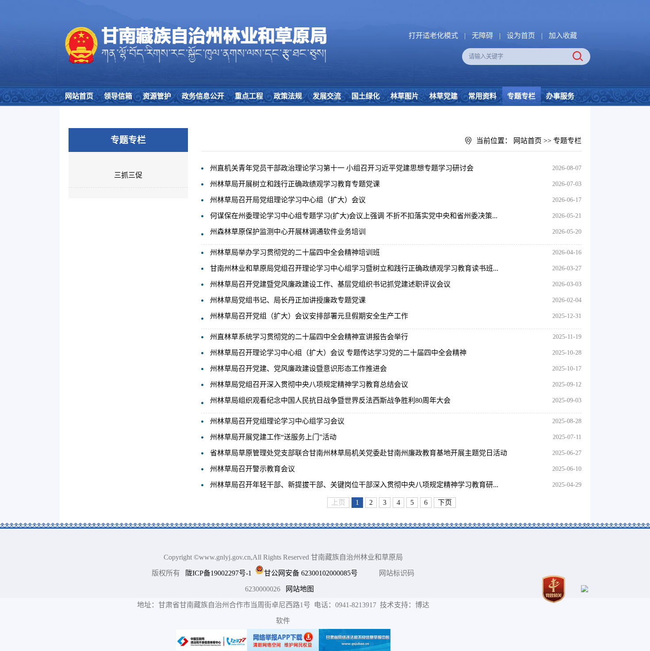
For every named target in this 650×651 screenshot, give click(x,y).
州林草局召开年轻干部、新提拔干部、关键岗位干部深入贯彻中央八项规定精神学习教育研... (354, 484)
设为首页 (521, 35)
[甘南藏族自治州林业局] (194, 26)
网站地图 (300, 589)
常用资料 (482, 96)
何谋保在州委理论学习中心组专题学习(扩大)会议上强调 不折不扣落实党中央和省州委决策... (353, 216)
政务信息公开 (203, 96)
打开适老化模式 (433, 35)
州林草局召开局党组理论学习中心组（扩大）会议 (288, 200)
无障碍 (482, 35)
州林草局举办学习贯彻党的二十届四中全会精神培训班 (295, 252)
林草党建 (443, 96)
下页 (445, 502)
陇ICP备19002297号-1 (218, 573)
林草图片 (404, 96)
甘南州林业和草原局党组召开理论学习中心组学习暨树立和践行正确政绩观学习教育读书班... (354, 268)
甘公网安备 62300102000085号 (311, 573)
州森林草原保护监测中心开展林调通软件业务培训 (288, 231)
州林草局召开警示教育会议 (252, 469)
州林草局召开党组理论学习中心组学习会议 (277, 421)
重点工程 (249, 96)
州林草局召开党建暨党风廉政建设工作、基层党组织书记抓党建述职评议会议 (330, 284)
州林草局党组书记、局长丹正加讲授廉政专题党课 (288, 300)
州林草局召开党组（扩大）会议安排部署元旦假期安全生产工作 (309, 316)
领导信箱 (118, 96)
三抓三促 (128, 175)
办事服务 (560, 96)
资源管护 (157, 96)
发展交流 (327, 96)
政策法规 (288, 96)
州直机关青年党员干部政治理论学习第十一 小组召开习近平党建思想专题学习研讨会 (342, 168)
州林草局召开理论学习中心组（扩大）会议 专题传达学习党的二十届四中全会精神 (338, 352)
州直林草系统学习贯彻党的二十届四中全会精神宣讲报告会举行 (309, 337)
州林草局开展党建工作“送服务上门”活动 (273, 437)
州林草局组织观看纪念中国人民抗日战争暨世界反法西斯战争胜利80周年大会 (330, 400)
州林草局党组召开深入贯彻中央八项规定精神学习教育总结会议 (309, 384)
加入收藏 (563, 35)
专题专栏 (521, 96)
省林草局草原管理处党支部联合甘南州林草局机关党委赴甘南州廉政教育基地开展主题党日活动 (358, 453)
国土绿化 (366, 96)
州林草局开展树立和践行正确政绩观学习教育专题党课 (295, 184)
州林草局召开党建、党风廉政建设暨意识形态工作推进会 (298, 368)
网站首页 (79, 96)
